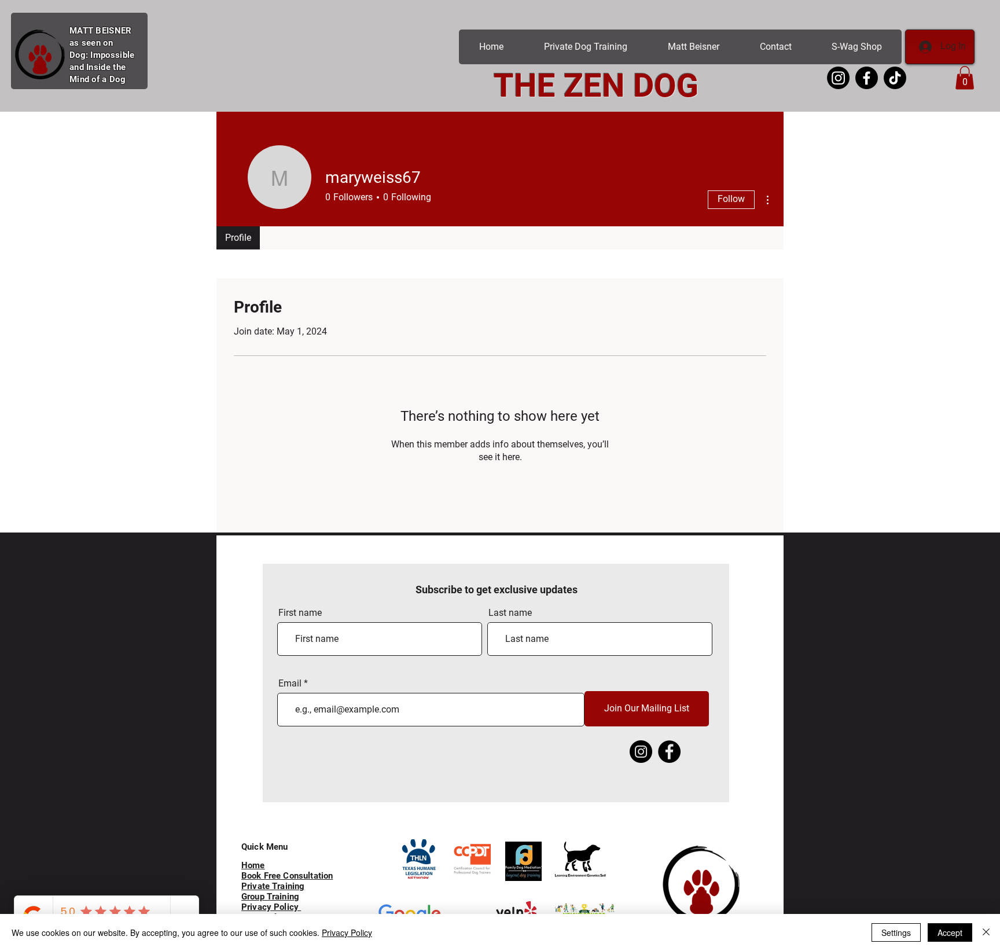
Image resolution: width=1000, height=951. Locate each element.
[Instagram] (641, 751)
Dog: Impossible (102, 55)
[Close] (986, 932)
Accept (950, 932)
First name (300, 613)
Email (290, 683)
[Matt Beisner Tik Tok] (895, 78)
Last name (510, 613)
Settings (896, 932)
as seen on (91, 43)
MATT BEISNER (100, 30)
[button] (965, 78)
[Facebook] (669, 751)
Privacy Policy (347, 932)
